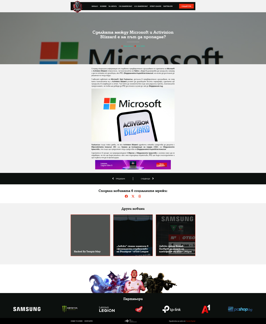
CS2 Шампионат (125, 6)
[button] (126, 196)
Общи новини (128, 46)
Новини (103, 6)
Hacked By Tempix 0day (87, 251)
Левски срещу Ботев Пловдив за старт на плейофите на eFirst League (175, 248)
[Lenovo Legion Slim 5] (133, 169)
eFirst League (155, 6)
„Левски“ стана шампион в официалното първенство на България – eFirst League (132, 248)
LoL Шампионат (141, 6)
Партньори (167, 6)
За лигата (112, 6)
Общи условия (77, 321)
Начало (95, 6)
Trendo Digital (190, 321)
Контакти (89, 321)
